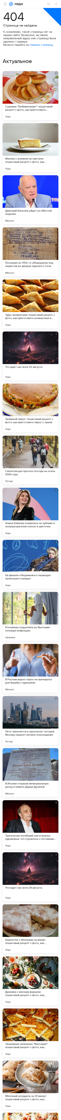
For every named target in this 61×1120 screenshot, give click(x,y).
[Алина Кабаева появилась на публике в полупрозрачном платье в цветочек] (30, 512)
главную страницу (41, 44)
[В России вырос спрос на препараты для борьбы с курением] (30, 668)
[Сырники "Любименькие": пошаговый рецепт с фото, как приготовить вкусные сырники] (30, 95)
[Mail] (11, 4)
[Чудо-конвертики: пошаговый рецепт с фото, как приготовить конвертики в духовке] (30, 303)
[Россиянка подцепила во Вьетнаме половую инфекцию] (30, 616)
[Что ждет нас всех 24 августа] (30, 876)
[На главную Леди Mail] (18, 4)
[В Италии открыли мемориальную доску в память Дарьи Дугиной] (30, 772)
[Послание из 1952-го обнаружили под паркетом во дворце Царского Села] (30, 251)
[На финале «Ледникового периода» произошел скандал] (30, 564)
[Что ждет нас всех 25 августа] (30, 356)
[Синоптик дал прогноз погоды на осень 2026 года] (30, 460)
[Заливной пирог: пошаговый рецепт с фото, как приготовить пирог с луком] (30, 408)
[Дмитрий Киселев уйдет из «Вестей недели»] (30, 199)
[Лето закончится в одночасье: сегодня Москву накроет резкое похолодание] (30, 720)
